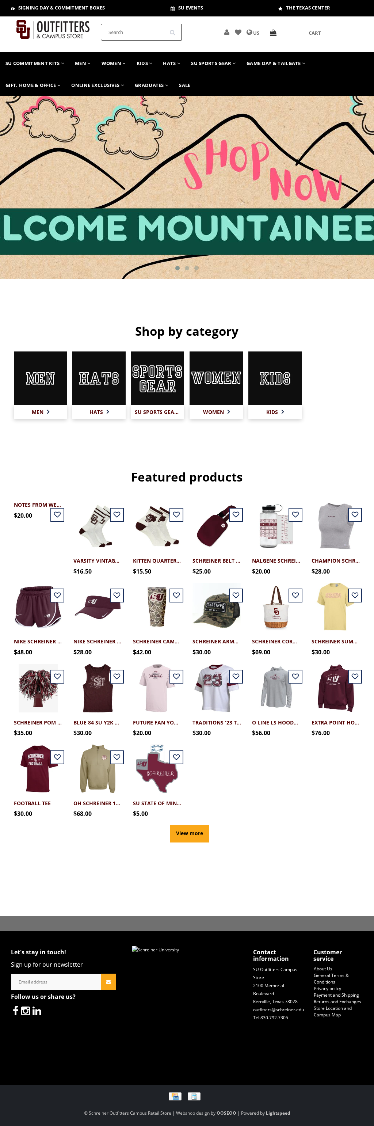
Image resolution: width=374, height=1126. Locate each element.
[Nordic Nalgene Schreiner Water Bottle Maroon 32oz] (276, 522)
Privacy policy (327, 988)
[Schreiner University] (52, 27)
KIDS (143, 63)
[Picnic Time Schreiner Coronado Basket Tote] (276, 603)
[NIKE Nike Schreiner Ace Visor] (97, 603)
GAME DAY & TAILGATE (274, 63)
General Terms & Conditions (331, 978)
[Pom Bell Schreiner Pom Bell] (38, 684)
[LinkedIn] (37, 1010)
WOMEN (112, 63)
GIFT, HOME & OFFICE (31, 85)
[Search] (175, 29)
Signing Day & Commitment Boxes (61, 7)
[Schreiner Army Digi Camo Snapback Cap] (216, 603)
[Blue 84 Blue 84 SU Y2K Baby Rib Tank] (97, 684)
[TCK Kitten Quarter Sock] (157, 522)
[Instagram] (25, 1010)
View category (40, 381)
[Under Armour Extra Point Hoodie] (336, 684)
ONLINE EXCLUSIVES (96, 85)
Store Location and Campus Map (333, 1011)
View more (189, 833)
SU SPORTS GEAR (212, 63)
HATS (170, 63)
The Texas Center (308, 7)
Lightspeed (278, 1113)
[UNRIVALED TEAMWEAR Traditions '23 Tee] (216, 684)
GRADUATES (150, 85)
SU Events (190, 7)
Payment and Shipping (336, 995)
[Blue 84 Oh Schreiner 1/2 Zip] (97, 765)
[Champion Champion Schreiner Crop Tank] (336, 522)
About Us (323, 969)
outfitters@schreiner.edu (278, 1010)
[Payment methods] (187, 1096)
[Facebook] (16, 1010)
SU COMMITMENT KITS (33, 63)
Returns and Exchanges (337, 1001)
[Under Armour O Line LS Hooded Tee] (276, 684)
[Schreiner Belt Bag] (216, 522)
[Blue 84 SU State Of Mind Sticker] (157, 765)
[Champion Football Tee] (38, 765)
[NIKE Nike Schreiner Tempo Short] (38, 603)
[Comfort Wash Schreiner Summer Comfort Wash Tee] (336, 603)
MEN (81, 63)
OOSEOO (226, 1113)
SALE (184, 85)
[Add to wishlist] (238, 33)
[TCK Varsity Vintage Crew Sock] (97, 522)
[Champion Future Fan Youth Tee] (157, 684)
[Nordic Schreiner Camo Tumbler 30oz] (157, 603)
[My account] (226, 33)
